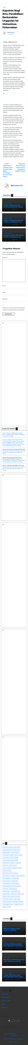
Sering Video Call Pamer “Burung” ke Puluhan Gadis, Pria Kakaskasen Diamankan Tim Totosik (13, 452)
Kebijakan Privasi (5, 1000)
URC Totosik (17, 899)
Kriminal (4, 7)
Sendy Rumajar (6, 893)
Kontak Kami (4, 1007)
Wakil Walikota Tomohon (8, 904)
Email (4, 292)
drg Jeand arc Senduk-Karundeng (10, 857)
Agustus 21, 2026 (8, 948)
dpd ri (12, 855)
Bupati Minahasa (6, 852)
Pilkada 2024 (15, 881)
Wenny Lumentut (6, 906)
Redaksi (3, 1004)
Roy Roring (5, 888)
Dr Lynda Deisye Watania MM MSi (10, 860)
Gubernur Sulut (12, 865)
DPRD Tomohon (18, 855)
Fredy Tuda (5, 865)
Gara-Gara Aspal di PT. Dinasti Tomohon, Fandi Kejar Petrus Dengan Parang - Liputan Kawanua (13, 441)
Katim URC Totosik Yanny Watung (10, 873)
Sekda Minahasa (13, 888)
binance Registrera (7, 433)
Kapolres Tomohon (7, 870)
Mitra (5, 942)
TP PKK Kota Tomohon (8, 899)
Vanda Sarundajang (7, 901)
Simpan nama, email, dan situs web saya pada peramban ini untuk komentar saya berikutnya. (13, 308)
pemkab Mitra (15, 878)
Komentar (5, 257)
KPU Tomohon (6, 875)
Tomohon (5, 203)
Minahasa (13, 875)
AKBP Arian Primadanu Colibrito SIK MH (11, 847)
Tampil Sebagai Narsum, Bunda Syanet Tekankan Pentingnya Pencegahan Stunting (13, 434)
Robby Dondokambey (7, 886)
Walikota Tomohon (19, 904)
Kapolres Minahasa (17, 868)
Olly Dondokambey (20, 875)
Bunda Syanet (17, 849)
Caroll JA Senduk (15, 852)
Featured (12, 862)
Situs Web (4, 299)
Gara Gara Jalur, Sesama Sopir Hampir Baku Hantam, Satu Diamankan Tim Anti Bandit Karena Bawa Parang (13, 444)
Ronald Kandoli (17, 886)
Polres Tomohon (15, 883)
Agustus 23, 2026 (8, 932)
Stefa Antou (13, 893)
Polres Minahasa (6, 883)
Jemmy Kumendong (7, 868)
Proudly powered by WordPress (10, 1033)
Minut (5, 926)
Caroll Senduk (6, 855)
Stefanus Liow (21, 893)
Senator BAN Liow (15, 891)
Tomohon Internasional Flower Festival (11, 896)
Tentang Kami (4, 994)
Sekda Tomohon (6, 891)
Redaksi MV (11, 32)
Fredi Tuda (18, 862)
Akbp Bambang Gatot (7, 849)
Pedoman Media (5, 997)
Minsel (8, 957)
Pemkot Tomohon (6, 881)
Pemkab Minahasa (7, 878)
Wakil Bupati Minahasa (18, 901)
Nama (4, 285)
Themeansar (13, 1035)
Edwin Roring (6, 862)
